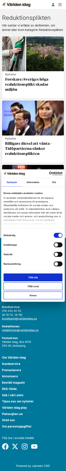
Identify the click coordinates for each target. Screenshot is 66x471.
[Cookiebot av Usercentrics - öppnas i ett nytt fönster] (49, 174)
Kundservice (11, 364)
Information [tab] (33, 182)
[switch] (58, 244)
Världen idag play (14, 407)
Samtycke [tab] (12, 182)
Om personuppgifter (17, 426)
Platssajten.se (12, 414)
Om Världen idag (14, 357)
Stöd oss (8, 420)
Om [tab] (54, 182)
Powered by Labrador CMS (33, 465)
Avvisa (33, 295)
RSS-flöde (9, 389)
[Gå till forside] (16, 4)
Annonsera (10, 376)
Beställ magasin (13, 382)
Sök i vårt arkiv (12, 395)
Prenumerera (11, 370)
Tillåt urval (33, 286)
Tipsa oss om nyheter (18, 401)
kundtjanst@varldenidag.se (19, 318)
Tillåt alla (33, 277)
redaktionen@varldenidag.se (20, 330)
